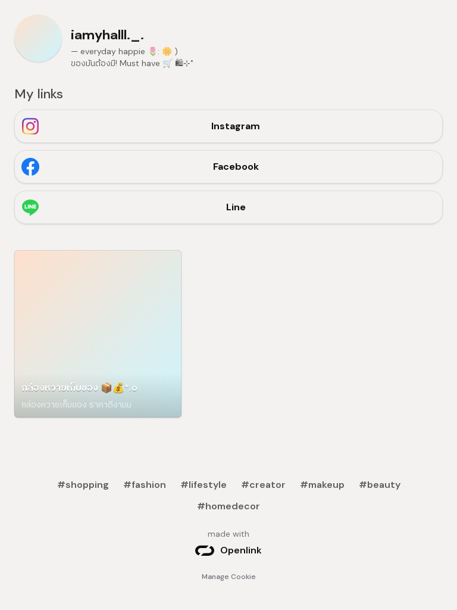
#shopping (83, 484)
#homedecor (228, 506)
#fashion (144, 484)
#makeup (322, 484)
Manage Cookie (229, 576)
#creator (263, 484)
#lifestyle (203, 484)
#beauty (379, 484)
